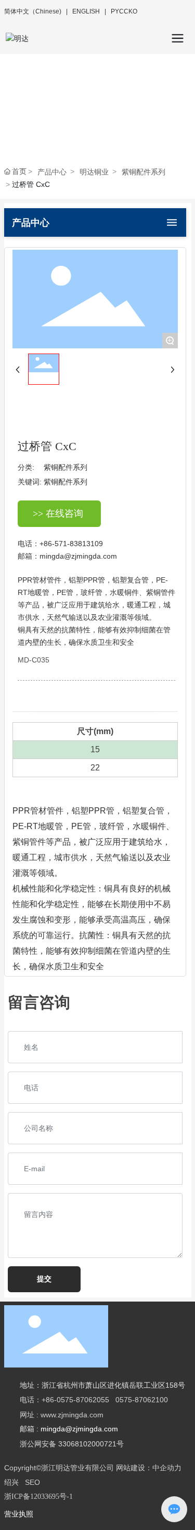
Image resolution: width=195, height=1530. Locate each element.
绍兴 (11, 1482)
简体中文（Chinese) (33, 11)
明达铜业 (94, 172)
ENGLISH (86, 11)
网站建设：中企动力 (148, 1468)
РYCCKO (124, 11)
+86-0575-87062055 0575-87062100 (105, 1400)
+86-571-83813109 (71, 543)
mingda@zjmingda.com (78, 556)
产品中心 (52, 172)
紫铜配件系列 (143, 172)
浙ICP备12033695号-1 (38, 1496)
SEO (32, 1482)
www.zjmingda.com (73, 1415)
